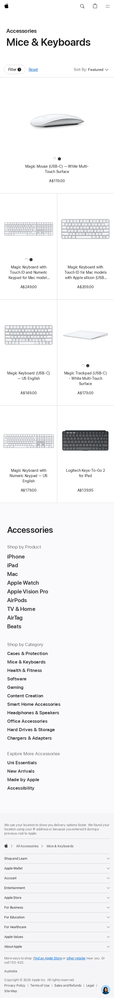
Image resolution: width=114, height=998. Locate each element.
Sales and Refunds (67, 985)
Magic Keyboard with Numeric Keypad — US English (28, 475)
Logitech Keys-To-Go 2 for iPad (85, 473)
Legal (90, 985)
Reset (33, 69)
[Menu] (107, 6)
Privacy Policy (14, 985)
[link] (105, 989)
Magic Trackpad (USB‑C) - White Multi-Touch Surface (85, 378)
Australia (10, 971)
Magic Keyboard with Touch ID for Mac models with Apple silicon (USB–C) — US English (85, 272)
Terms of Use (40, 985)
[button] (82, 6)
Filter (16, 70)
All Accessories (27, 846)
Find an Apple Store (47, 958)
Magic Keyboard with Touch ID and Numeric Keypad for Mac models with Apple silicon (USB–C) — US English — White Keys (29, 272)
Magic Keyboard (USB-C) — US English (28, 376)
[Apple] (6, 845)
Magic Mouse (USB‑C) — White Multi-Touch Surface (57, 169)
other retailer (76, 958)
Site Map (10, 991)
